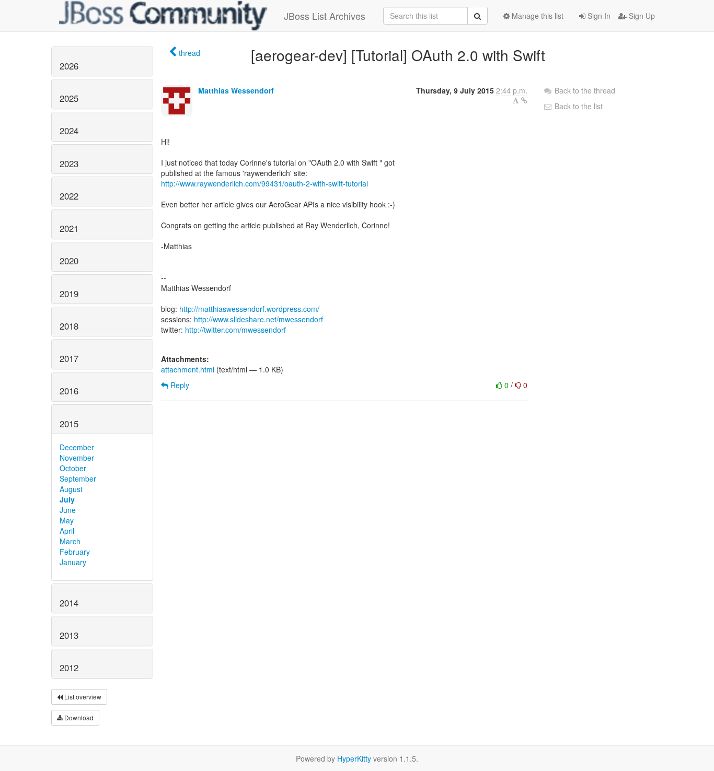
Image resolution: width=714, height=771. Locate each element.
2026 (69, 66)
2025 (69, 98)
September (78, 478)
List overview (82, 696)
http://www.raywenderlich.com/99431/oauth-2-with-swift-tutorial (264, 183)
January (73, 562)
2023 (69, 163)
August (71, 489)
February (75, 551)
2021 (69, 228)
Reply (178, 385)
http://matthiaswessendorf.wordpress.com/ (249, 308)
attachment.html (187, 369)
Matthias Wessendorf (236, 90)
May (67, 520)
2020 (69, 260)
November (77, 457)
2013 (69, 635)
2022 (69, 196)
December (77, 447)
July (67, 499)
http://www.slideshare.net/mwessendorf (258, 319)
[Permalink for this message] (524, 100)
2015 (69, 423)
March (70, 541)
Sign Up (641, 15)
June (68, 510)
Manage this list (536, 15)
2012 (69, 667)
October (73, 468)
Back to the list (577, 106)
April (67, 530)
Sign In (598, 15)
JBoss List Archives (324, 15)
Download (78, 717)
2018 (69, 326)
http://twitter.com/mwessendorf (235, 329)
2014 (69, 603)
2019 (69, 293)
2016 (69, 390)
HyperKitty (354, 758)
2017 (69, 358)
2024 (69, 130)
